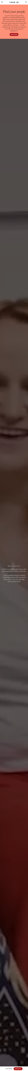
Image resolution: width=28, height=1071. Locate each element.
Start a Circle (14, 34)
